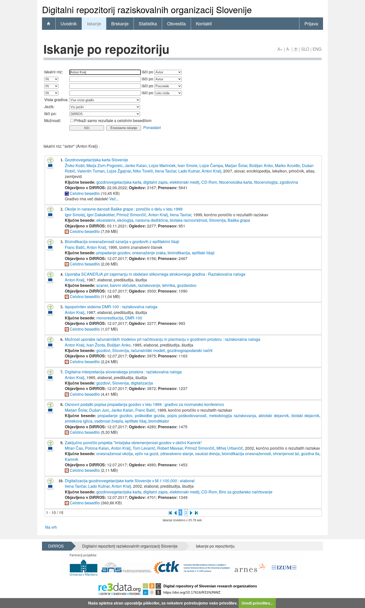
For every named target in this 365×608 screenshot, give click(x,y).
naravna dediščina (151, 220)
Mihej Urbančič (230, 448)
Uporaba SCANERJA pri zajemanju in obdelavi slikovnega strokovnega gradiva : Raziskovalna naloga (155, 274)
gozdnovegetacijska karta (118, 182)
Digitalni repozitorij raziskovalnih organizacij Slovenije (130, 546)
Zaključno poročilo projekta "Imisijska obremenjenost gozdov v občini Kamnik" (133, 442)
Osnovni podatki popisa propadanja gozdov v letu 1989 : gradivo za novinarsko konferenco (144, 404)
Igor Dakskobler (100, 214)
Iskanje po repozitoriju (215, 546)
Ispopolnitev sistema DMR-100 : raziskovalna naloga (111, 306)
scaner (102, 285)
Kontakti (204, 23)
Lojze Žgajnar (119, 171)
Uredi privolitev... (257, 603)
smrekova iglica (78, 421)
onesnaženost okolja (114, 453)
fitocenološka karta (235, 182)
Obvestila (176, 23)
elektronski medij (184, 182)
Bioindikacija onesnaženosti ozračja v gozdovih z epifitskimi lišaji (122, 241)
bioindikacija (179, 253)
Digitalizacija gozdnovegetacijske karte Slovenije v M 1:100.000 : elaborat (129, 480)
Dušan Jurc (99, 410)
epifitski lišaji (203, 253)
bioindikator (158, 421)
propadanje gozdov (113, 253)
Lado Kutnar (189, 171)
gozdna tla (310, 453)
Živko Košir (74, 165)
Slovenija (217, 220)
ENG (317, 49)
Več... (114, 199)
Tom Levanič (144, 448)
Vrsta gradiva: (56, 99)
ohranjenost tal (286, 453)
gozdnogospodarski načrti (190, 350)
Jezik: (49, 106)
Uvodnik (69, 23)
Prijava (311, 23)
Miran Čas (74, 448)
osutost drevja (207, 453)
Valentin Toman (91, 171)
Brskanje (120, 23)
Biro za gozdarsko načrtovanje (245, 492)
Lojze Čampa (211, 165)
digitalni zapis (155, 182)
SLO (305, 49)
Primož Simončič (131, 214)
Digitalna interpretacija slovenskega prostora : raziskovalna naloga (123, 372)
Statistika (148, 23)
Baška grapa (239, 220)
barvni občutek (123, 285)
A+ (280, 49)
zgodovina (289, 182)
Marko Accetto (287, 165)
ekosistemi (105, 220)
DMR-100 (133, 318)
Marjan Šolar (236, 165)
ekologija (125, 220)
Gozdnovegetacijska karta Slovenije (96, 160)
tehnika (168, 285)
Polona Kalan (97, 448)
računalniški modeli (148, 350)
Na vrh (51, 527)
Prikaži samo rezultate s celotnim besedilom (112, 120)
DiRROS (56, 546)
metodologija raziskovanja (232, 415)
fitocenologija (266, 182)
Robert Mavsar (170, 448)
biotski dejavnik (306, 415)
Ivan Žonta (95, 345)
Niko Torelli (143, 171)
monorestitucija (109, 318)
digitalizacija (142, 383)
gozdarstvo (186, 285)
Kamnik (71, 459)
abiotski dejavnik (273, 415)
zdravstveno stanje (176, 453)
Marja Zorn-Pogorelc (104, 165)
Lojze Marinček (162, 165)
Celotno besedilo (85, 193)
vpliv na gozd (146, 453)
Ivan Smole (187, 165)
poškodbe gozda (150, 415)
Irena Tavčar (165, 171)
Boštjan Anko (261, 165)
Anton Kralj (211, 171)
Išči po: (50, 113)
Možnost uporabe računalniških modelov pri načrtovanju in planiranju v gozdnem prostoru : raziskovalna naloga (162, 339)
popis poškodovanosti (187, 415)
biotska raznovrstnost (188, 220)
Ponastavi (152, 127)
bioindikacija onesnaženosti (246, 453)
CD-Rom (209, 182)
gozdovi (103, 350)
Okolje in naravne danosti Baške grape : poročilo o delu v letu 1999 (123, 209)
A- (288, 49)
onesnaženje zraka (149, 253)
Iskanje (94, 23)
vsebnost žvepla (108, 421)
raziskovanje (149, 285)
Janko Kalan (136, 165)
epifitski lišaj (135, 421)
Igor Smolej (75, 214)
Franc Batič (75, 247)
